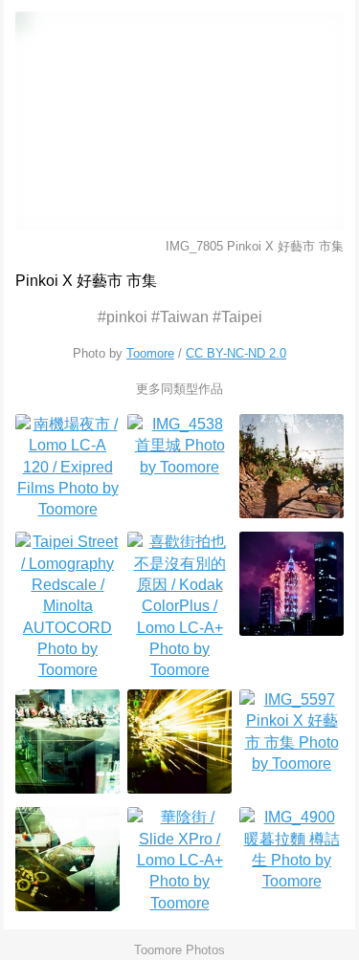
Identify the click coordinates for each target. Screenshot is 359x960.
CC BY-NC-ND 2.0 (236, 353)
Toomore (150, 353)
